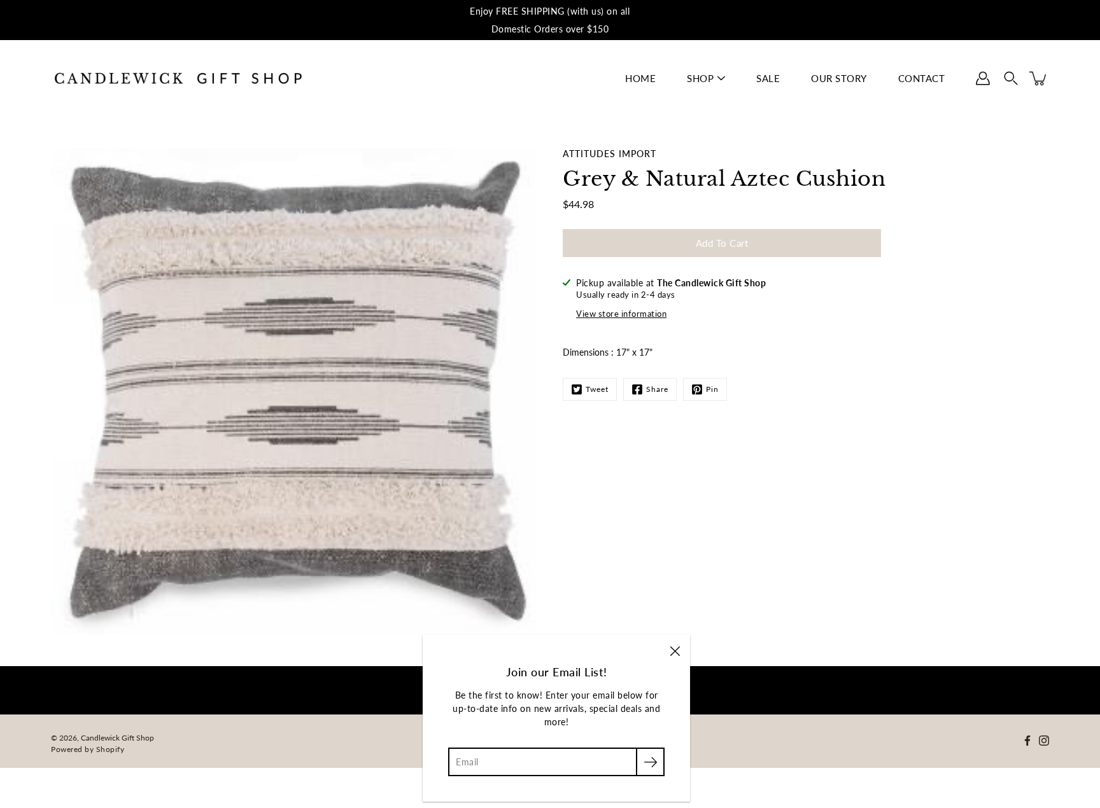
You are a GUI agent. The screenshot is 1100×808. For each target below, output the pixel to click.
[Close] (674, 650)
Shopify (110, 749)
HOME (640, 78)
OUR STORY (839, 78)
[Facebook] (1027, 740)
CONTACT (921, 78)
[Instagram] (1044, 740)
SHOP (700, 78)
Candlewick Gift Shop (117, 737)
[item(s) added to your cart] (1039, 78)
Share (657, 389)
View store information (621, 314)
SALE (768, 78)
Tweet (597, 389)
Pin (712, 389)
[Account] (983, 78)
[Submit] (650, 762)
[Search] (1011, 78)
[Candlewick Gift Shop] (178, 78)
